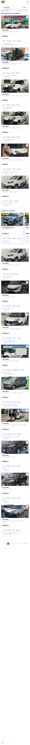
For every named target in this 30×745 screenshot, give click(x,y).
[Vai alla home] (3, 2)
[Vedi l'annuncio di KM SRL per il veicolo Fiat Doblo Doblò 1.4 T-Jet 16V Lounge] (15, 454)
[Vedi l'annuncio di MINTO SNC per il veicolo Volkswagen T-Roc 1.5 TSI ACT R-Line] (12, 226)
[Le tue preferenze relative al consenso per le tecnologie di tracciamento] (2, 742)
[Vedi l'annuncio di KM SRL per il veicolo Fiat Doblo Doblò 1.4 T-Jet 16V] (15, 486)
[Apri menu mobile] (28, 2)
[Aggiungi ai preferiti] (27, 17)
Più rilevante (25, 10)
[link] (5, 544)
